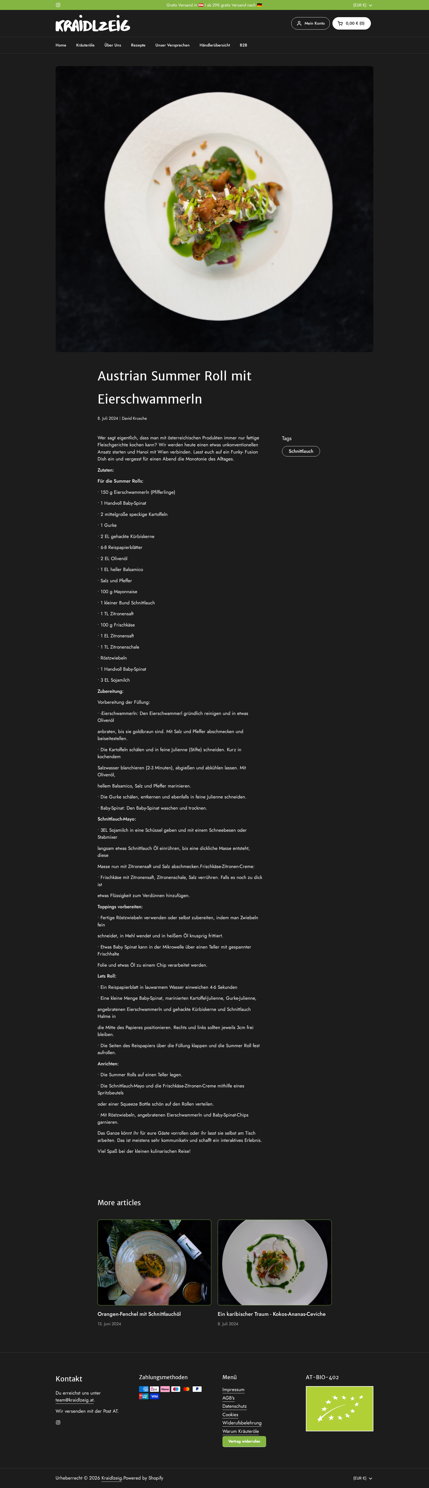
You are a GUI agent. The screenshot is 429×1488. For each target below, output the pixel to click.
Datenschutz (234, 1406)
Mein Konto (315, 23)
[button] (351, 23)
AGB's (228, 1398)
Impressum (233, 1389)
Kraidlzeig (112, 1478)
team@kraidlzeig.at (75, 1400)
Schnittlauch (301, 451)
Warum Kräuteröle (240, 1431)
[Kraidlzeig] (93, 23)
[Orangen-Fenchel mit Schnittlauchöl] (155, 1262)
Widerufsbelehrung (242, 1422)
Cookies (230, 1414)
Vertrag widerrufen (244, 1441)
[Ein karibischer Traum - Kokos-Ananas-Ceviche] (275, 1262)
